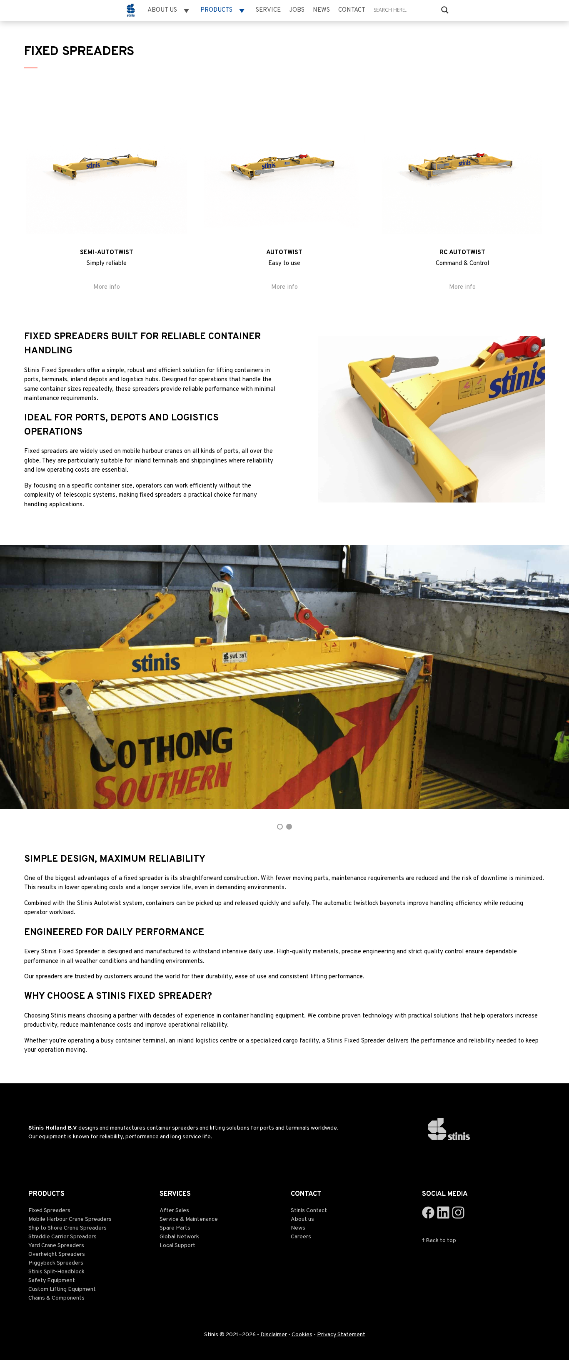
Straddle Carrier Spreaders (62, 1236)
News (321, 10)
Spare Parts (175, 1228)
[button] (25, 677)
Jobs (296, 10)
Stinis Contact (309, 1210)
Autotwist (284, 253)
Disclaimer (273, 1334)
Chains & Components (56, 1298)
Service (268, 10)
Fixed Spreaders (49, 1210)
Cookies (302, 1334)
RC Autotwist (462, 253)
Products (216, 10)
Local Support (177, 1245)
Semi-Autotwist (106, 253)
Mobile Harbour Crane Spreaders (70, 1219)
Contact (351, 10)
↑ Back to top (439, 1240)
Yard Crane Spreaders (56, 1245)
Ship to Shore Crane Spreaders (67, 1228)
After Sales (174, 1210)
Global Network (179, 1236)
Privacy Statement (341, 1334)
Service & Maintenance (189, 1219)
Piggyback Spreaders (55, 1263)
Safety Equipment (51, 1280)
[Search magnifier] (445, 10)
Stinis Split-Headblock (56, 1271)
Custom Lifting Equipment (62, 1289)
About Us (162, 10)
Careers (301, 1236)
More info (106, 287)
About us (302, 1219)
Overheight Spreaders (56, 1254)
